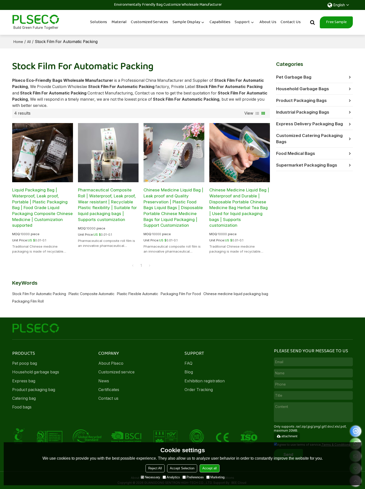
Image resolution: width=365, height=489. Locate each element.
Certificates (108, 389)
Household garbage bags (35, 372)
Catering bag (24, 398)
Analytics (173, 477)
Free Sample (336, 22)
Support (242, 22)
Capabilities (220, 22)
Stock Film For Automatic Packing (39, 294)
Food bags (22, 407)
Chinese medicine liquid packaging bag (235, 294)
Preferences (195, 477)
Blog (188, 372)
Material (119, 22)
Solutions (98, 22)
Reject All (155, 468)
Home (18, 42)
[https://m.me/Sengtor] (355, 431)
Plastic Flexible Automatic (137, 294)
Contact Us (291, 22)
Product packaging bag (33, 389)
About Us (267, 22)
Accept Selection (182, 468)
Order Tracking (198, 389)
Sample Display (186, 22)
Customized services (149, 22)
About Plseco (110, 363)
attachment (289, 436)
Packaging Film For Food (181, 294)
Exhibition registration (204, 381)
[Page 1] (132, 265)
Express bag (23, 381)
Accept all (209, 468)
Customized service (116, 372)
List (257, 113)
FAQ (188, 363)
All (29, 42)
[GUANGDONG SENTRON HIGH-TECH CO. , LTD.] (35, 19)
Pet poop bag (24, 363)
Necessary (152, 477)
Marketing (217, 477)
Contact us (108, 398)
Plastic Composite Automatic (91, 294)
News (103, 381)
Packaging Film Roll (28, 301)
